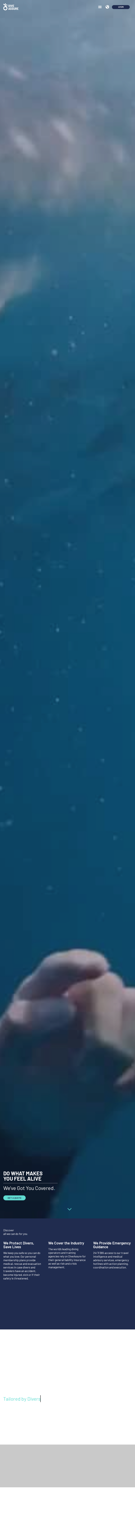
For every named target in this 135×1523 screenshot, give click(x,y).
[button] (100, 7)
